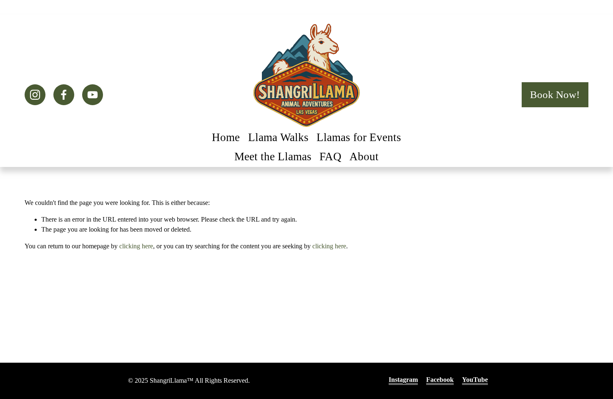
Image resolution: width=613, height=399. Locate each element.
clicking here (136, 246)
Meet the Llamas (273, 156)
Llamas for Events (359, 137)
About (364, 156)
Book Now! (555, 94)
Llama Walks (278, 137)
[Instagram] (35, 94)
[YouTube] (92, 94)
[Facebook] (63, 94)
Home (226, 137)
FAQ (330, 156)
